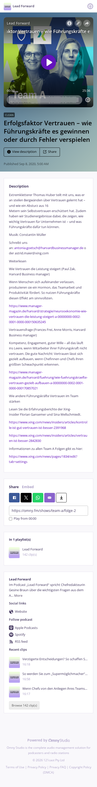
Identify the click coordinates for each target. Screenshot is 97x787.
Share (52, 152)
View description (24, 152)
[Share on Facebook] (14, 497)
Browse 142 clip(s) (24, 705)
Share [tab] (14, 486)
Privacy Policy (37, 767)
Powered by (37, 740)
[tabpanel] (48, 328)
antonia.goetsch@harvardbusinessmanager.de (48, 248)
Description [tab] (19, 186)
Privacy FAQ (57, 767)
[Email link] (49, 497)
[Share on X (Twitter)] (26, 497)
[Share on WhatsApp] (38, 497)
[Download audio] (61, 497)
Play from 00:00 (25, 518)
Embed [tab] (28, 486)
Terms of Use (15, 767)
